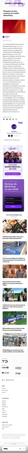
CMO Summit (5, 390)
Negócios (4, 402)
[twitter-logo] (5, 380)
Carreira (4, 412)
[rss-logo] (11, 380)
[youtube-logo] (9, 380)
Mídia (3, 408)
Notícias (4, 388)
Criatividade (4, 414)
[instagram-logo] (3, 380)
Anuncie (4, 392)
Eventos (4, 410)
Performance (5, 406)
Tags (3, 428)
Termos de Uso (5, 426)
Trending (4, 401)
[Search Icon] (20, 448)
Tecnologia (4, 416)
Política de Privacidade (7, 425)
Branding (4, 404)
